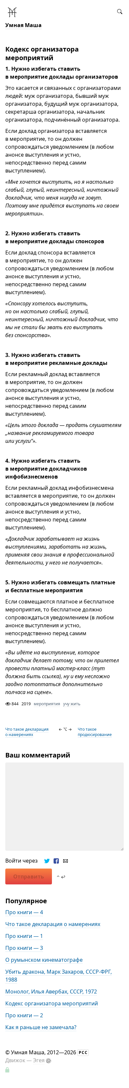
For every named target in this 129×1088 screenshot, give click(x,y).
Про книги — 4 (24, 912)
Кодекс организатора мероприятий (51, 1003)
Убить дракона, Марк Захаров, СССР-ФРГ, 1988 (58, 975)
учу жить (71, 704)
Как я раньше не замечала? (40, 1027)
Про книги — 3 (24, 948)
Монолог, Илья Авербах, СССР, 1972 (51, 991)
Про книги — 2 (24, 1015)
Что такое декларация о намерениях (27, 731)
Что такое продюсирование (95, 731)
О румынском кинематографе (44, 959)
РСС (83, 1052)
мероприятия (47, 704)
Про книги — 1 (24, 936)
